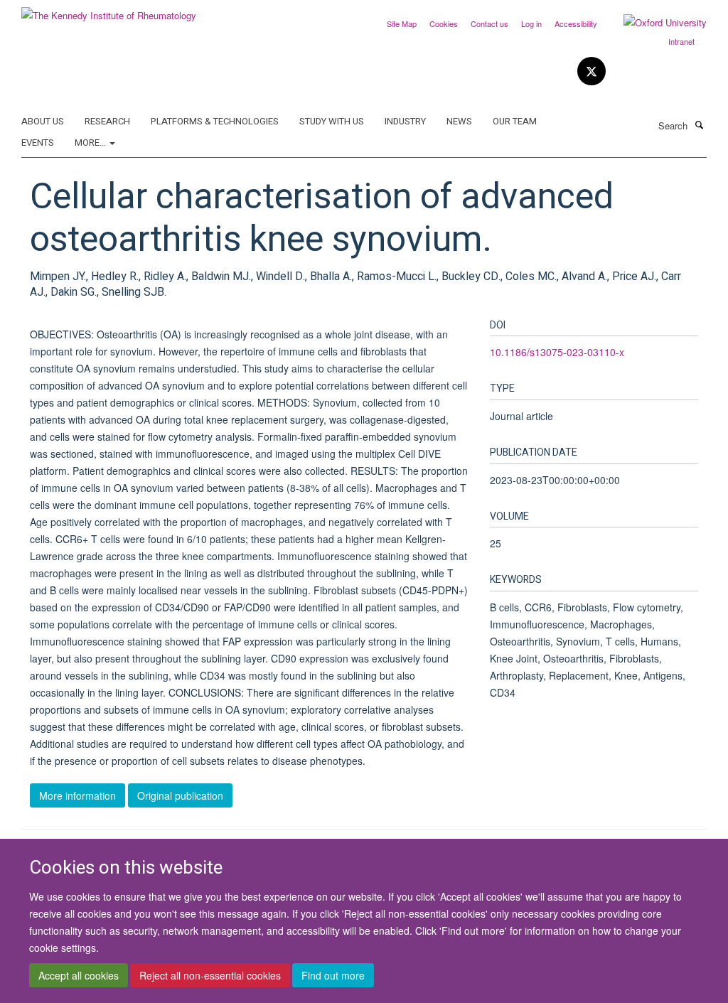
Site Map (402, 23)
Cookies (443, 23)
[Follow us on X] (591, 71)
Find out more (333, 975)
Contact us (489, 23)
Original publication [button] (180, 795)
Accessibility (576, 23)
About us (42, 121)
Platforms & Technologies (215, 121)
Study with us (331, 121)
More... (91, 142)
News (459, 121)
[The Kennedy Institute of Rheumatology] (108, 10)
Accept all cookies (78, 975)
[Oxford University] (654, 22)
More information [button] (77, 795)
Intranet (681, 41)
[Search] (699, 124)
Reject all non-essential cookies (210, 975)
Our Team (515, 121)
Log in (531, 23)
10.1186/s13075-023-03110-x (557, 352)
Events (37, 142)
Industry (405, 121)
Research (107, 121)
